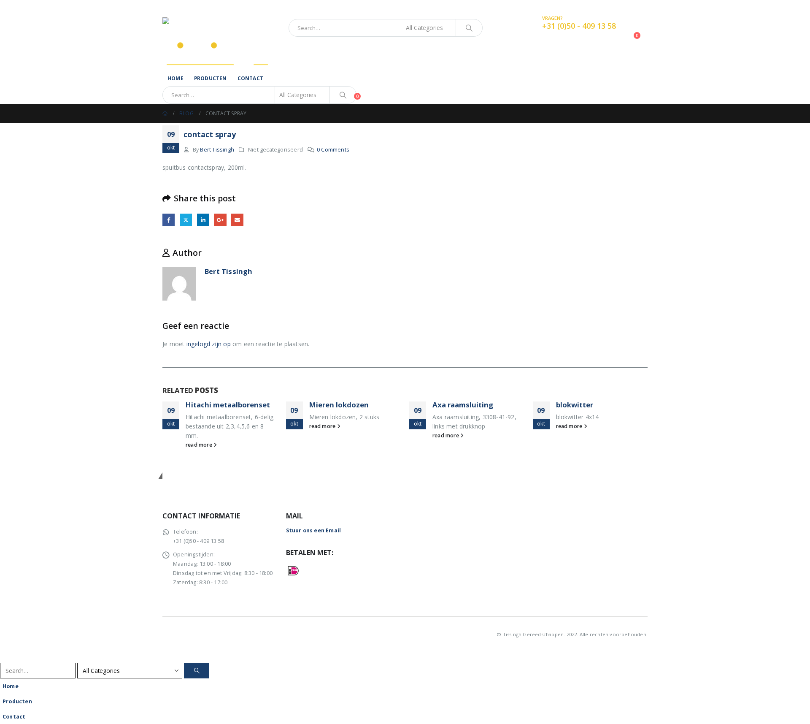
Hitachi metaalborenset (228, 404)
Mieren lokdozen (339, 404)
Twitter (186, 220)
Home (175, 78)
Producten (210, 78)
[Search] (469, 27)
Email (237, 220)
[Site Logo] (215, 27)
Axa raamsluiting (462, 404)
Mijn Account (630, 6)
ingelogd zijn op (208, 344)
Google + (220, 220)
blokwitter (574, 404)
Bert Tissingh (217, 149)
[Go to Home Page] (164, 113)
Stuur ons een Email (313, 530)
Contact (250, 78)
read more (199, 444)
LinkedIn (203, 220)
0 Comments (333, 149)
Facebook (168, 220)
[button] (5, 657)
